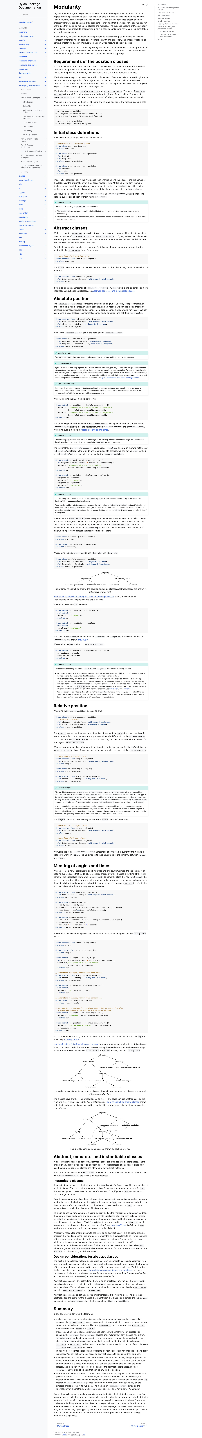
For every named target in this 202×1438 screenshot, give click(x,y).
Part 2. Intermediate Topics (29, 140)
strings (21, 229)
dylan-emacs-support (28, 81)
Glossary (24, 172)
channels (22, 48)
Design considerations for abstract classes (169, 35)
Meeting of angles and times (94, 430)
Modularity (27, 131)
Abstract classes (164, 15)
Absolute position (164, 18)
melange (22, 200)
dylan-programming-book (29, 85)
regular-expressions (27, 221)
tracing (22, 242)
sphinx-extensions (26, 225)
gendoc (22, 176)
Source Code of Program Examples (31, 156)
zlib (20, 258)
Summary (161, 39)
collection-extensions (28, 52)
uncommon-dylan (26, 246)
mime (21, 209)
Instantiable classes (167, 31)
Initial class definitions (166, 12)
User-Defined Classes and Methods (34, 117)
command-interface (27, 61)
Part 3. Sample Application (27, 146)
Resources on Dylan (29, 161)
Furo (83, 1435)
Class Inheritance (30, 122)
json (20, 188)
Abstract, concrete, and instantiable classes (113, 291)
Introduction (28, 102)
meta (21, 205)
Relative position (164, 21)
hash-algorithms (25, 180)
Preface (24, 94)
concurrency (24, 69)
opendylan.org (25, 22)
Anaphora (23, 32)
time (20, 237)
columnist (23, 57)
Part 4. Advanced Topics (31, 151)
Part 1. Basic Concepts (30, 98)
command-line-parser (28, 65)
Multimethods (28, 126)
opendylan (23, 217)
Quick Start (27, 106)
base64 (22, 40)
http (20, 184)
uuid (20, 250)
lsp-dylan (23, 196)
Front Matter (26, 89)
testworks (23, 233)
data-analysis (24, 73)
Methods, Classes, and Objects (32, 111)
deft (20, 77)
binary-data (24, 44)
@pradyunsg (75, 1435)
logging (22, 192)
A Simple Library (30, 135)
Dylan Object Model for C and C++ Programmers (31, 167)
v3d (20, 254)
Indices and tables (26, 36)
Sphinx (64, 1435)
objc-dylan (23, 213)
